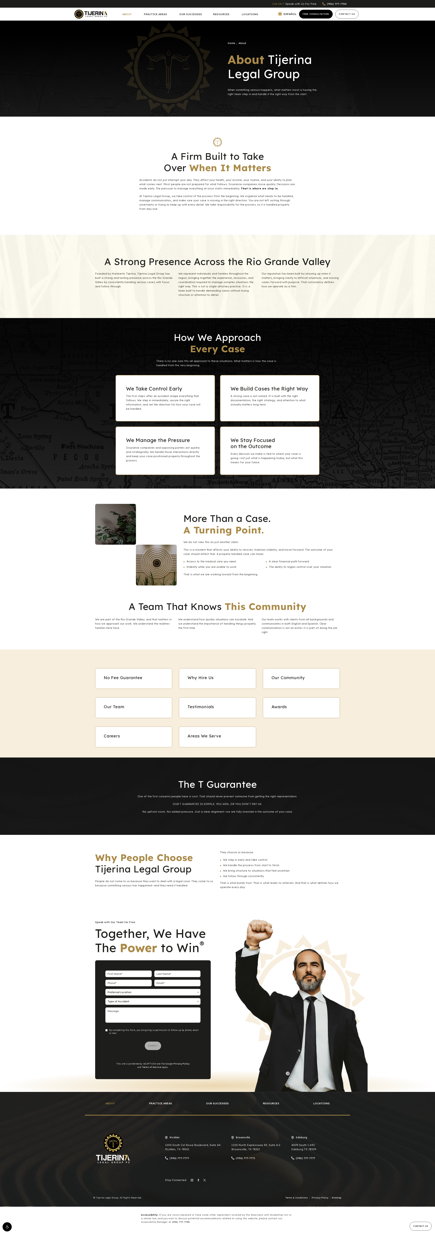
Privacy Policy (181, 1063)
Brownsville (243, 1137)
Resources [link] (221, 14)
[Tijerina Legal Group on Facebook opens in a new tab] (198, 1180)
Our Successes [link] (190, 14)
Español (290, 14)
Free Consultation (316, 14)
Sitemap (337, 1197)
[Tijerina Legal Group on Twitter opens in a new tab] (204, 1180)
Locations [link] (250, 14)
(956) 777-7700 (181, 1222)
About (242, 43)
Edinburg (301, 1137)
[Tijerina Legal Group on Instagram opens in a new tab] (192, 1180)
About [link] (127, 14)
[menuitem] (127, 14)
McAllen (175, 1137)
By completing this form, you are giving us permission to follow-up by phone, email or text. (154, 1031)
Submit (153, 1045)
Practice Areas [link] (155, 14)
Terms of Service (151, 1067)
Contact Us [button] (420, 1226)
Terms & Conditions (296, 1197)
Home (231, 43)
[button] (7, 1226)
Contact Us (347, 14)
